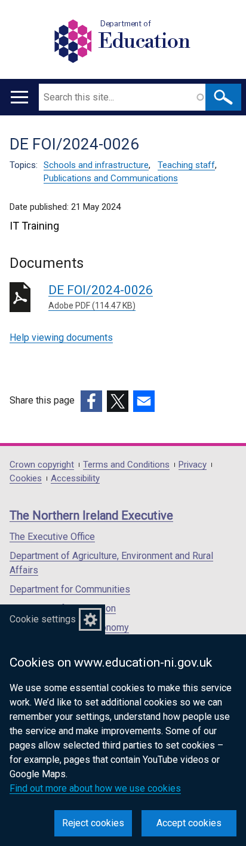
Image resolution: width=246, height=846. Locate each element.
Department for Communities (70, 589)
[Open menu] (19, 97)
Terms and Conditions (126, 464)
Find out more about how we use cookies (95, 788)
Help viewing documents (61, 337)
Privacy (193, 464)
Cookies (26, 478)
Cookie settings (43, 619)
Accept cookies (189, 823)
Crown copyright (42, 464)
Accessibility (75, 478)
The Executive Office (52, 536)
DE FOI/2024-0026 (100, 296)
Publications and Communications (111, 178)
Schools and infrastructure (96, 165)
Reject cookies (93, 823)
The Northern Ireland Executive (91, 515)
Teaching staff (186, 165)
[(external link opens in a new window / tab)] (91, 401)
